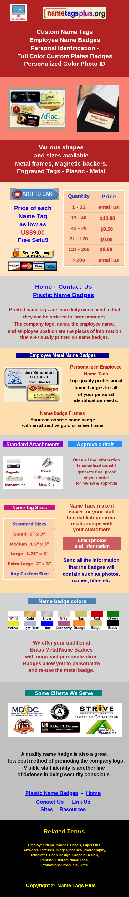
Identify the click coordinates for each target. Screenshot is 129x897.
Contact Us (75, 286)
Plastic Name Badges (63, 295)
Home (43, 286)
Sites (46, 809)
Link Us (80, 802)
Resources (72, 809)
